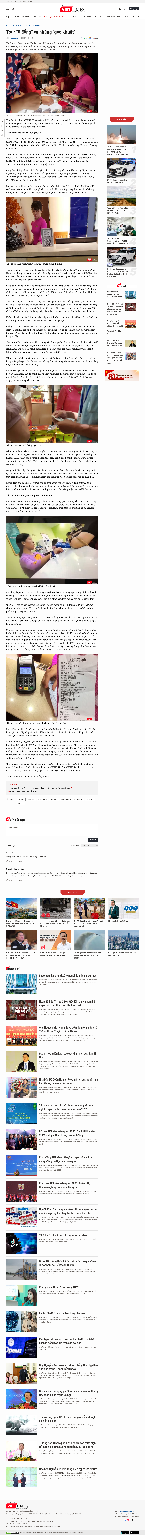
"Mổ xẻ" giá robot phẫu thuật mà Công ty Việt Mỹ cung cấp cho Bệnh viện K (117, 241)
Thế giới (97, 17)
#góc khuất (54, 799)
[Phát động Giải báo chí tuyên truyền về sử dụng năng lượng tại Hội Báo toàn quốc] (21, 1165)
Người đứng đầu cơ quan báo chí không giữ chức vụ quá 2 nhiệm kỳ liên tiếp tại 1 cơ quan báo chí (68, 1211)
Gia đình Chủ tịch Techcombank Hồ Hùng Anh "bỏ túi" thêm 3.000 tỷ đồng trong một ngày (20, 955)
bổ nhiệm (64, 1474)
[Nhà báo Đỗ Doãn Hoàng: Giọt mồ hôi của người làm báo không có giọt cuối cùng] (130, 356)
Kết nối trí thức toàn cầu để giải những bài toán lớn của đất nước (53, 954)
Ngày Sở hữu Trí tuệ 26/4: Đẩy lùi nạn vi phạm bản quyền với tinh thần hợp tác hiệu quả (115, 309)
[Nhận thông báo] (120, 8)
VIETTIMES (72, 8)
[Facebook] (81, 38)
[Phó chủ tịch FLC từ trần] (123, 908)
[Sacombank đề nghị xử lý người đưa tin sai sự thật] (130, 295)
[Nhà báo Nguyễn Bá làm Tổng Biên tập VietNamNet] (21, 1477)
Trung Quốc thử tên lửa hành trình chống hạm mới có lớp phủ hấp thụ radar (88, 955)
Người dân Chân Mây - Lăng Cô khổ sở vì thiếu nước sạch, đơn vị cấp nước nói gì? (88, 923)
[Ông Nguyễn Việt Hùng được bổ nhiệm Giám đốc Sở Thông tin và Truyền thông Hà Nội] (130, 324)
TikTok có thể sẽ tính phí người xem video (63, 1235)
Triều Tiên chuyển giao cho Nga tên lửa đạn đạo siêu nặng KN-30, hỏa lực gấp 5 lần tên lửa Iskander (117, 150)
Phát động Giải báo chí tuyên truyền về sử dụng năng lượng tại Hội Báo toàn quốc (66, 1159)
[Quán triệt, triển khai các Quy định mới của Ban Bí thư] (130, 343)
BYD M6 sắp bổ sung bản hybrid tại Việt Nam (117, 181)
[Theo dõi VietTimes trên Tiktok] (132, 1520)
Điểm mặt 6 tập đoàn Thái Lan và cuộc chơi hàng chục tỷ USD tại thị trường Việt (20, 923)
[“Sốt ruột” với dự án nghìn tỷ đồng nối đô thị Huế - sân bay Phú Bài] (121, 196)
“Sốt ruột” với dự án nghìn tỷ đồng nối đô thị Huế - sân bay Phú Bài (117, 210)
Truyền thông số (131, 17)
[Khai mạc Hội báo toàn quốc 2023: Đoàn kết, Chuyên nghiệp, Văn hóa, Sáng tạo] (21, 1191)
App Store (125, 1532)
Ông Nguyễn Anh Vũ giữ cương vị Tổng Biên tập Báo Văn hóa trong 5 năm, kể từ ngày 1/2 (68, 1367)
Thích (11, 861)
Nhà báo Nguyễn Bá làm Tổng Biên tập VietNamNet (68, 1469)
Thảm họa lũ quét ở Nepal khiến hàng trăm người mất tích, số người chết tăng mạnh (55, 923)
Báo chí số (13, 969)
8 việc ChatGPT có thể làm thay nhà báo (62, 1313)
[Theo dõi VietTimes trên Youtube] (128, 1520)
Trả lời (20, 861)
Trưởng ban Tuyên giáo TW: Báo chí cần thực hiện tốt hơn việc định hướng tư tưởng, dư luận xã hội (67, 1444)
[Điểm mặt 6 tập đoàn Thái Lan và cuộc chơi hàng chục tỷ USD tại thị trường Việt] (21, 908)
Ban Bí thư (40, 1219)
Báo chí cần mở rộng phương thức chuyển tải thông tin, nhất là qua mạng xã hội (68, 1393)
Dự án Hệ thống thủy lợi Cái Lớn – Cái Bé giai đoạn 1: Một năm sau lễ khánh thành (67, 1263)
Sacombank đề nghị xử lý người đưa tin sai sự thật (114, 294)
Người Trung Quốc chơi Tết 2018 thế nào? (27, 791)
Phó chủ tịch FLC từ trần (118, 921)
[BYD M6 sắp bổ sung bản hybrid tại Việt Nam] (121, 168)
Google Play (134, 1532)
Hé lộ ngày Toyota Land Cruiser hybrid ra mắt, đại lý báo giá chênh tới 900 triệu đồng (117, 273)
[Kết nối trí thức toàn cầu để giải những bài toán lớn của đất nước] (55, 940)
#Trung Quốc (78, 799)
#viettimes (31, 799)
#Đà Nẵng (21, 799)
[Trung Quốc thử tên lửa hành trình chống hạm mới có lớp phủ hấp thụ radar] (89, 940)
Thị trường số (72, 17)
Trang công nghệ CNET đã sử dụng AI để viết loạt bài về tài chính (67, 1419)
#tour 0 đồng (42, 799)
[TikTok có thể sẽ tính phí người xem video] (21, 1243)
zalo (125, 1520)
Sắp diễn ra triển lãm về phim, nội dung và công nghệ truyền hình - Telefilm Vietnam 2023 (66, 1107)
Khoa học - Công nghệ (53, 17)
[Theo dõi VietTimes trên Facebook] (121, 1520)
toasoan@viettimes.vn (126, 1511)
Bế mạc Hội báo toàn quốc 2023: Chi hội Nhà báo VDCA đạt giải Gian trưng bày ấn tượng (67, 1133)
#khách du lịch (66, 799)
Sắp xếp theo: (74, 846)
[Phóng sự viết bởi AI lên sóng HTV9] (21, 1295)
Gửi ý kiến (93, 839)
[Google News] (93, 38)
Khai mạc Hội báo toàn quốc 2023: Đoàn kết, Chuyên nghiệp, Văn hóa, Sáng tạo (64, 1185)
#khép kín (21, 804)
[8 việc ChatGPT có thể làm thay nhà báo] (21, 1321)
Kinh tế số (37, 17)
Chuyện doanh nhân (112, 17)
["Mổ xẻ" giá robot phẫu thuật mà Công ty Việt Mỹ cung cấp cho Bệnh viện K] (121, 226)
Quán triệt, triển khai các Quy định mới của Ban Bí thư (114, 343)
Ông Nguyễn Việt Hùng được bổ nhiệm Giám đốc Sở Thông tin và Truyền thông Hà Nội (115, 327)
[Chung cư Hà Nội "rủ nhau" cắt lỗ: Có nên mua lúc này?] (123, 940)
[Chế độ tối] (125, 8)
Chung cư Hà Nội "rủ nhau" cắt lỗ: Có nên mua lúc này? (122, 954)
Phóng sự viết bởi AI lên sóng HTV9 (59, 1287)
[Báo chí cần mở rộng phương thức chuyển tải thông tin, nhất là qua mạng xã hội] (21, 1399)
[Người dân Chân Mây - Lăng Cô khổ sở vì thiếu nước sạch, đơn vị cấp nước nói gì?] (89, 908)
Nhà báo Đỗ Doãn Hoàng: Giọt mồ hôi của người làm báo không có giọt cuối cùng (115, 358)
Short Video (86, 17)
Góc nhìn (26, 17)
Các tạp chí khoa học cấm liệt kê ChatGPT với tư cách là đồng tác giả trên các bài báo (66, 1341)
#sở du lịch (90, 799)
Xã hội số (15, 17)
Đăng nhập (134, 9)
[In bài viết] (85, 38)
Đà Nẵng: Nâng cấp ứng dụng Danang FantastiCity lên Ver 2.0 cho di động (40, 788)
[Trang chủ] (7, 17)
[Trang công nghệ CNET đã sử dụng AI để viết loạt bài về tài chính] (21, 1425)
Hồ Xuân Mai (14, 38)
